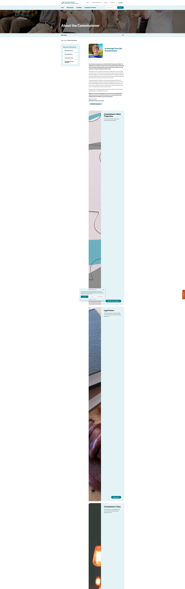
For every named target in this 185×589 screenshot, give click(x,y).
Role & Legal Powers (69, 54)
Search (120, 7)
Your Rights (79, 7)
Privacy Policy (94, 299)
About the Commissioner (69, 47)
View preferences (100, 296)
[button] (103, 289)
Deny (92, 296)
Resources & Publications (96, 2)
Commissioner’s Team (69, 57)
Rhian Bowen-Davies (69, 50)
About (87, 2)
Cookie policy (90, 299)
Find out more (116, 497)
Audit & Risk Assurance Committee (69, 62)
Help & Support (70, 7)
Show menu (64, 35)
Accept (84, 296)
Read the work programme (113, 301)
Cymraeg (120, 2)
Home (62, 7)
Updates (105, 2)
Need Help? (183, 294)
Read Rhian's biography (96, 104)
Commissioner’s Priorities (90, 7)
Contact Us (112, 2)
